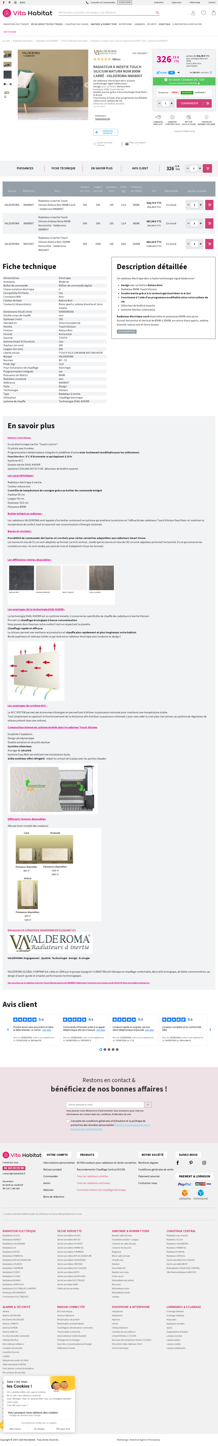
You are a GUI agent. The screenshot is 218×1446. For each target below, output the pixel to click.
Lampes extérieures (176, 1348)
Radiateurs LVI (9, 1248)
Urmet (115, 1323)
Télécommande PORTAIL (14, 1364)
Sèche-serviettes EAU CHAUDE (72, 1268)
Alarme (6, 1311)
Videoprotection (10, 1340)
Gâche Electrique (120, 1348)
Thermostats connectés (68, 1332)
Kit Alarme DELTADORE (13, 1319)
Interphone (117, 1315)
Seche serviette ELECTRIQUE (71, 1280)
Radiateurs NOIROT (12, 1239)
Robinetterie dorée (121, 1292)
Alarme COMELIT (10, 1323)
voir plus (46, 1030)
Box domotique (64, 1311)
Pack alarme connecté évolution (18, 1368)
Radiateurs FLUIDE (11, 1276)
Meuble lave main (120, 1272)
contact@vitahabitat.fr (14, 1173)
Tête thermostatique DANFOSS (181, 1272)
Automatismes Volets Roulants (71, 1336)
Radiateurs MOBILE (12, 1280)
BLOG (22, 2)
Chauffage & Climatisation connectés (75, 1328)
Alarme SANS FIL (10, 1332)
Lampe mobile (174, 1344)
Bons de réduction (53, 1197)
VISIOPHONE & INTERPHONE (131, 1307)
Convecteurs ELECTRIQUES (15, 1296)
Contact (211, 2)
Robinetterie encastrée (123, 1280)
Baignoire (116, 1252)
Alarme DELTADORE (12, 1315)
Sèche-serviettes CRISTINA (69, 1264)
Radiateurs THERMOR (13, 1268)
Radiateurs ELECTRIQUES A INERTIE (19, 1288)
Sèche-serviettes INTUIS (68, 1239)
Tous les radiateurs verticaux (93, 1183)
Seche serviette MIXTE (177, 1264)
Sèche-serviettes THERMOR (70, 1252)
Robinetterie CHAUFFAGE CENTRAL (183, 1268)
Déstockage (195, 2)
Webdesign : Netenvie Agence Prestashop (138, 1440)
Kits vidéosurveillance (13, 1344)
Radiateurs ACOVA (11, 1235)
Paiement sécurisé (149, 1176)
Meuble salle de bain (122, 1235)
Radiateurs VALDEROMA (14, 1243)
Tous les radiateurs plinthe (92, 1176)
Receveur (116, 1284)
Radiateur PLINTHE (176, 1252)
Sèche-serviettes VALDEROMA (71, 1260)
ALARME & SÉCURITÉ (16, 1307)
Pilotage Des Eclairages (68, 1340)
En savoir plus (102, 168)
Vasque (115, 1296)
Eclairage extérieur (175, 1315)
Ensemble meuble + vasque (125, 1239)
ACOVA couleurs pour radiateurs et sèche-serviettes (106, 1163)
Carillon (6, 1356)
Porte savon (117, 1276)
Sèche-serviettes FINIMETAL (70, 1248)
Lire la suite (99, 106)
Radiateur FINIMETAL (176, 1248)
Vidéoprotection (120, 1328)
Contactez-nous (147, 1183)
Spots (169, 1328)
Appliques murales (175, 1323)
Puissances (25, 168)
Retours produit (52, 1169)
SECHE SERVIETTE (69, 1231)
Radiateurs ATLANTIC (12, 1264)
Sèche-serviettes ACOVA (68, 1235)
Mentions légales (148, 1163)
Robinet (115, 1264)
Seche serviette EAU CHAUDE (181, 1260)
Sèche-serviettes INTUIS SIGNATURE (74, 1256)
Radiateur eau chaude (177, 1235)
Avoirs (46, 1183)
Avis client (140, 168)
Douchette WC (119, 1268)
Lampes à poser (174, 1336)
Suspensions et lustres (177, 1332)
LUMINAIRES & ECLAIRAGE (184, 1307)
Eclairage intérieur (175, 1311)
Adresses (48, 1190)
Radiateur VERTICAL (176, 1256)
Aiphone (116, 1319)
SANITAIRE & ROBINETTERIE (131, 1231)
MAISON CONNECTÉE (71, 1307)
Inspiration (159, 2)
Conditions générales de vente (156, 1169)
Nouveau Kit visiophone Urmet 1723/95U (131, 1340)
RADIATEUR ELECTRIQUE (19, 1231)
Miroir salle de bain (121, 1256)
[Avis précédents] (7, 1029)
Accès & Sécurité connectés (16, 1336)
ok (147, 1104)
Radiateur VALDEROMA (177, 1243)
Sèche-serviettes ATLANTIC (70, 1243)
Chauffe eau (117, 1260)
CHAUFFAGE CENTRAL (181, 1231)
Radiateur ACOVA (175, 1239)
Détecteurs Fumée (66, 1348)
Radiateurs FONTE (11, 1272)
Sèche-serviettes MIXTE (68, 1272)
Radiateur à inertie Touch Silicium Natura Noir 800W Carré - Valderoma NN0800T (56, 205)
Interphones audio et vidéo (16, 1360)
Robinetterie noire (120, 1288)
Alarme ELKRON (10, 1328)
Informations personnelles (59, 1163)
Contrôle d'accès (11, 1352)
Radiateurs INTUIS (11, 1252)
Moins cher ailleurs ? (138, 144)
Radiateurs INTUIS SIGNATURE (17, 1260)
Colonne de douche (121, 1248)
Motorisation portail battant (70, 1323)
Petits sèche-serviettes (68, 1288)
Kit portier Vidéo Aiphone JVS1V (127, 1344)
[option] (7, 54)
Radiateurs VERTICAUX (13, 1284)
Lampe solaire (173, 1340)
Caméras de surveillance (124, 1332)
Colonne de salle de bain (124, 1243)
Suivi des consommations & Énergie (74, 1344)
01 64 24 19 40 (124, 2)
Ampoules (171, 1319)
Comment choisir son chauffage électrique (101, 1190)
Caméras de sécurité (12, 1348)
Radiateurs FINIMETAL (13, 1256)
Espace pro (176, 2)
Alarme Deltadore (65, 1315)
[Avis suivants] (210, 1029)
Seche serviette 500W (67, 1284)
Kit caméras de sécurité (14, 1372)
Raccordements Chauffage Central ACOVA (101, 1169)
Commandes (50, 1176)
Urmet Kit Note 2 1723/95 (124, 1336)
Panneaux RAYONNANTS (14, 1292)
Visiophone (117, 1311)
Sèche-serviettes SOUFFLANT (71, 1276)
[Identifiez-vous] (193, 13)
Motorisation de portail (68, 1319)
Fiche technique (63, 168)
